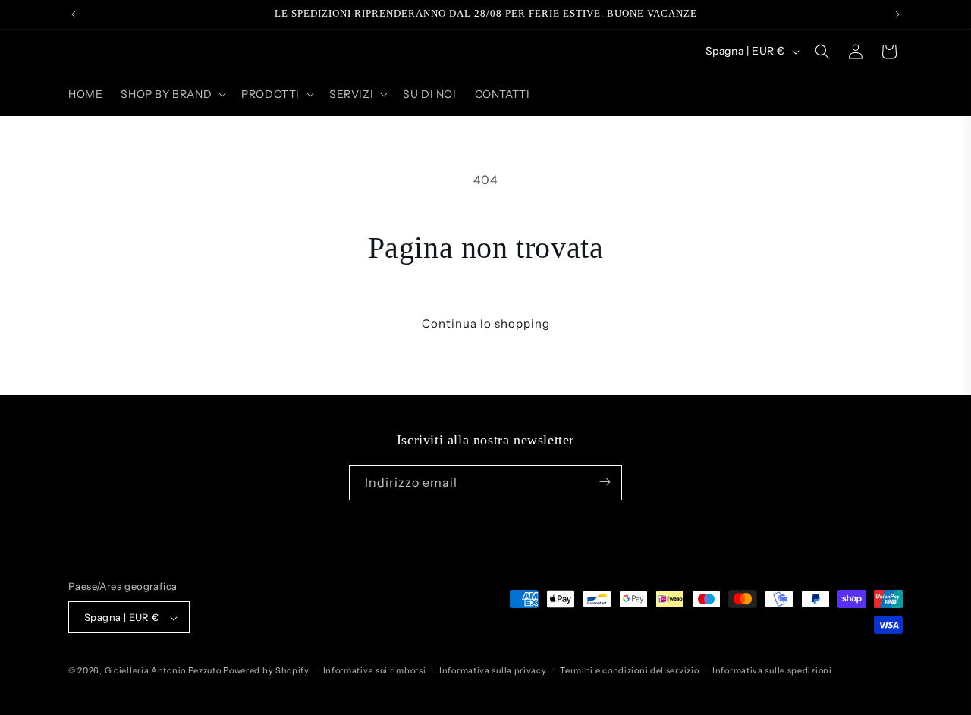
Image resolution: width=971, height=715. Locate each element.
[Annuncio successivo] (897, 14)
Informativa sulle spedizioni (772, 670)
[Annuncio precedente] (73, 14)
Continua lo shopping (486, 323)
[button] (172, 94)
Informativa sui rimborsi (374, 670)
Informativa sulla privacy (493, 670)
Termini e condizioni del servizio (629, 670)
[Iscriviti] (604, 482)
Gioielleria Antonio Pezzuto (164, 671)
